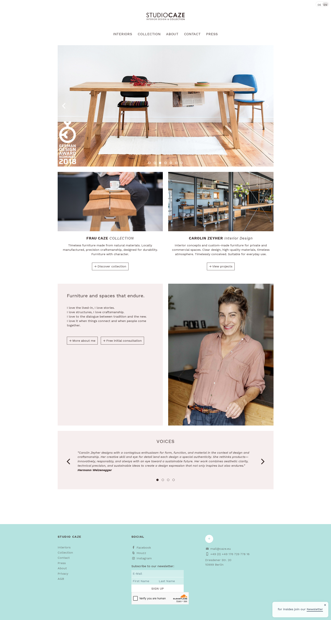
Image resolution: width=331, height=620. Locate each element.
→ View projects (220, 266)
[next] (267, 106)
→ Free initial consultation (122, 340)
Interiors (122, 34)
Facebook (144, 547)
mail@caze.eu (220, 549)
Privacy (63, 573)
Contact (192, 34)
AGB (61, 579)
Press (212, 34)
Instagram (144, 558)
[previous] (64, 106)
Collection (149, 34)
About (172, 34)
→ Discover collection (110, 266)
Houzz (141, 553)
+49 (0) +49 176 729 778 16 (230, 554)
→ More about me (82, 340)
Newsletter (315, 609)
